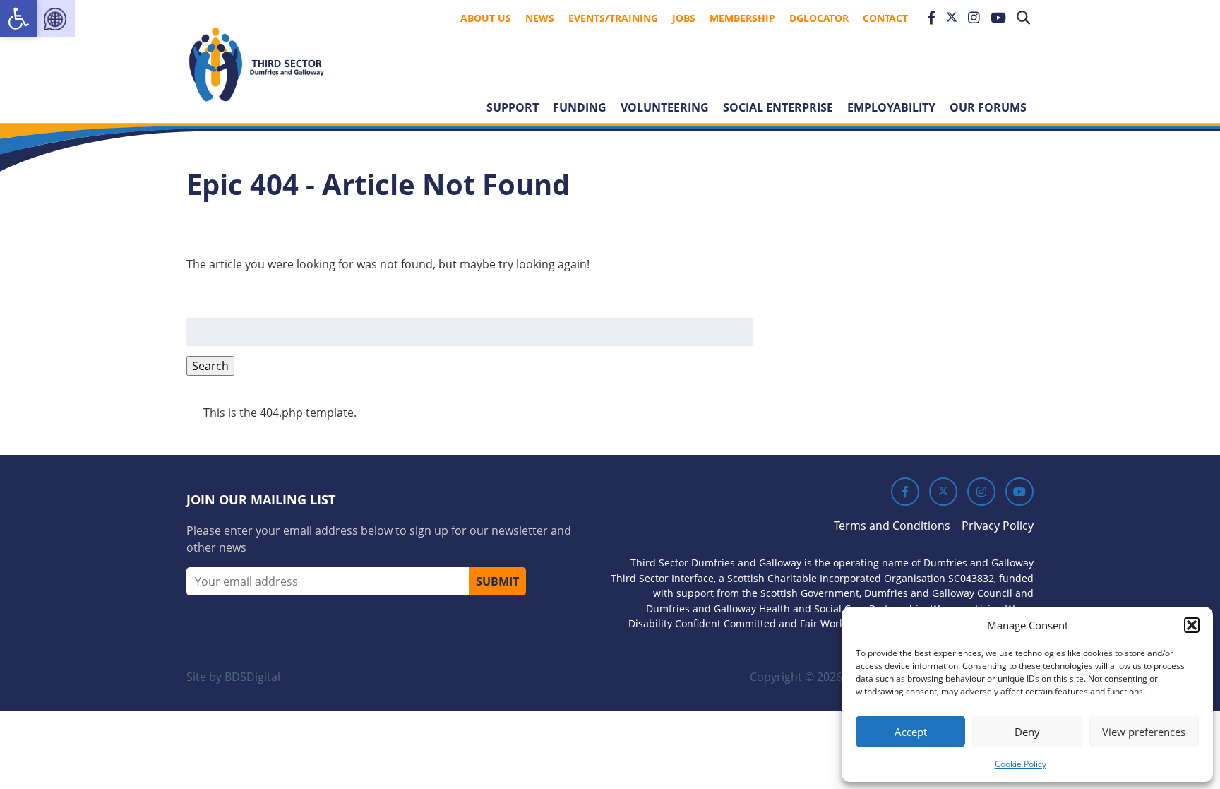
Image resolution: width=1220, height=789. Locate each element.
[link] (18, 18)
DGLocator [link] (819, 18)
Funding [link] (579, 107)
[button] (1192, 625)
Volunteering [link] (665, 107)
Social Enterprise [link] (778, 107)
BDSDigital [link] (252, 676)
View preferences (1143, 732)
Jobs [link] (683, 18)
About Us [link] (485, 18)
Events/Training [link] (613, 18)
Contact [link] (885, 18)
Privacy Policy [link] (998, 525)
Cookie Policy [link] (1020, 764)
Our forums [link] (988, 107)
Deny (1027, 732)
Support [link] (512, 107)
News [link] (539, 18)
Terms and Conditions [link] (892, 525)
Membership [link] (742, 18)
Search (210, 366)
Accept (911, 732)
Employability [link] (891, 107)
